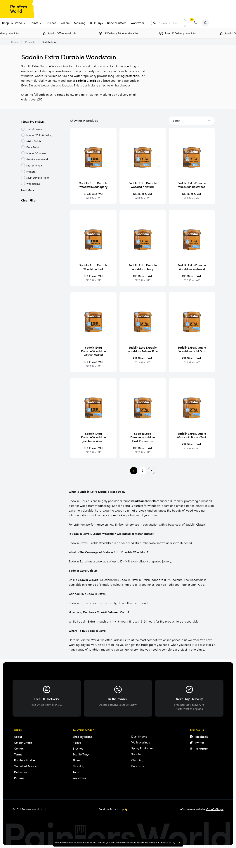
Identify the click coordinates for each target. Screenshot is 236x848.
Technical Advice (25, 766)
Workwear (137, 23)
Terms (18, 754)
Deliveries (20, 772)
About (18, 736)
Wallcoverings (140, 742)
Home (14, 42)
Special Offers (116, 23)
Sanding (137, 754)
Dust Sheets (139, 736)
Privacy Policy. (168, 842)
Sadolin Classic (86, 80)
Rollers (65, 23)
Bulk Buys (96, 23)
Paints (34, 23)
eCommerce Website (201, 809)
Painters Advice (24, 760)
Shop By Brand (12, 23)
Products (30, 42)
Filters (77, 760)
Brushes (51, 23)
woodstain (138, 501)
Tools (76, 772)
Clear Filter (29, 200)
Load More (27, 190)
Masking (80, 23)
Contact (19, 748)
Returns (19, 778)
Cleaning (137, 760)
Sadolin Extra (49, 42)
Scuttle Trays (81, 754)
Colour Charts (23, 742)
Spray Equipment (143, 748)
